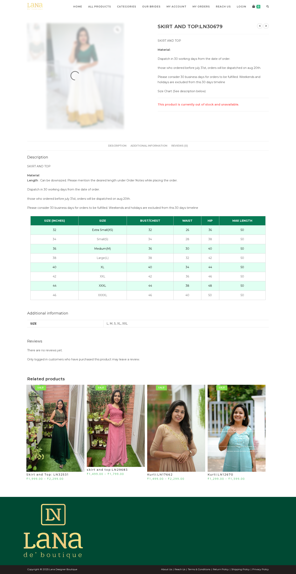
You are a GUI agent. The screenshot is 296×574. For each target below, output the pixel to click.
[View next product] (266, 26)
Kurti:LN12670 (220, 474)
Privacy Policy (260, 569)
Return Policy (221, 569)
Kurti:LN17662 (160, 474)
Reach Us (180, 569)
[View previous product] (260, 26)
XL (119, 323)
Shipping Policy (240, 569)
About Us (166, 569)
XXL (125, 323)
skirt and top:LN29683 (107, 470)
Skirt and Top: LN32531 (47, 474)
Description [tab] (117, 145)
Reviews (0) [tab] (179, 145)
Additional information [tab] (148, 145)
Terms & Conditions (199, 569)
